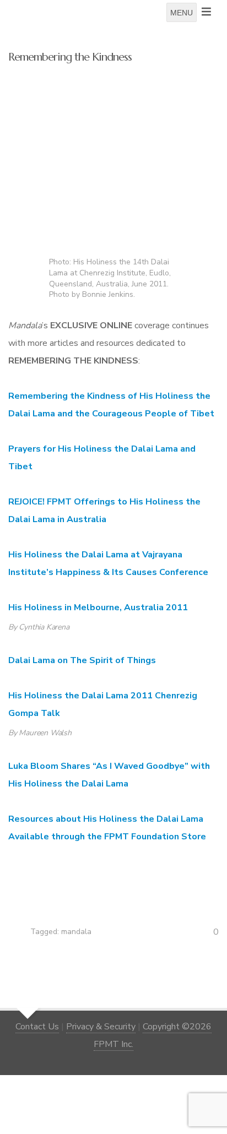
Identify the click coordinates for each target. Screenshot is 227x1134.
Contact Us (37, 1027)
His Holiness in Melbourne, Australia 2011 (98, 607)
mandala (76, 931)
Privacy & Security (101, 1027)
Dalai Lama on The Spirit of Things (82, 660)
